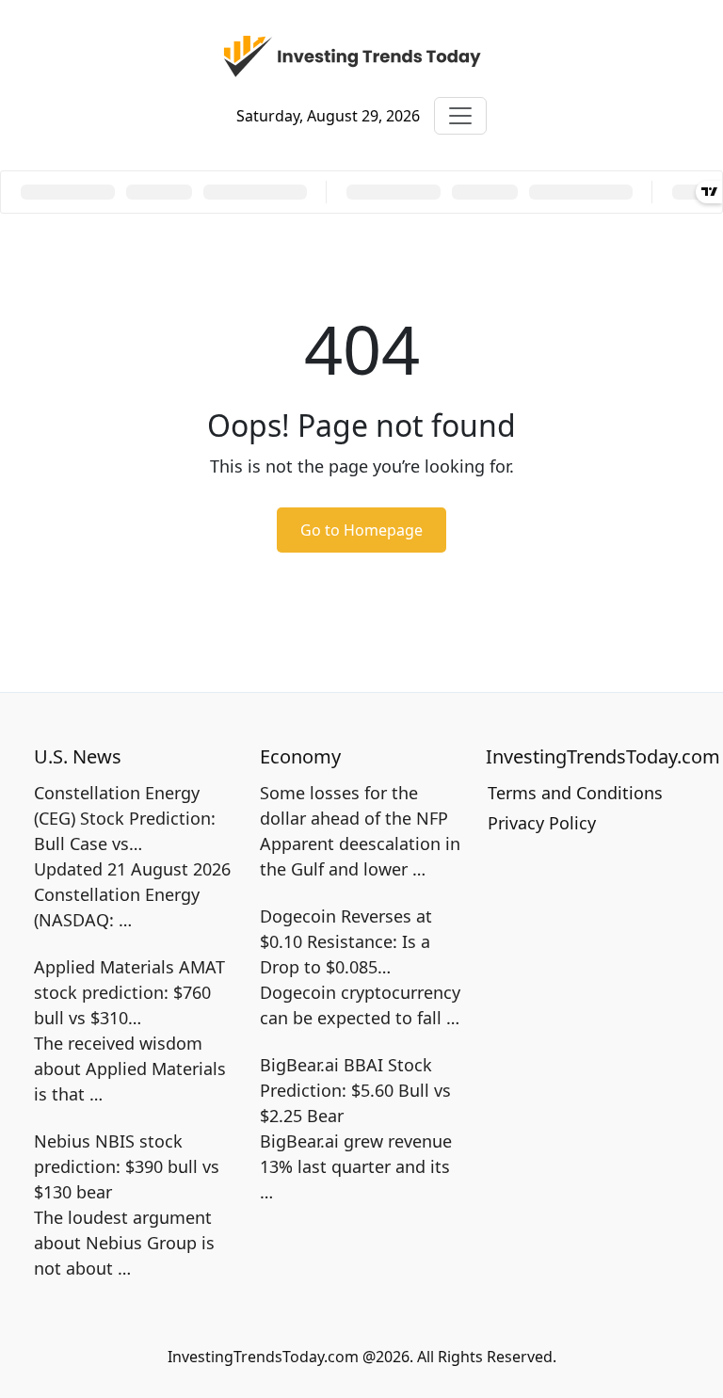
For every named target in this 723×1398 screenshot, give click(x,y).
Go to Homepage (361, 530)
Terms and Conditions (575, 792)
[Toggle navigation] (460, 116)
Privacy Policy (542, 822)
